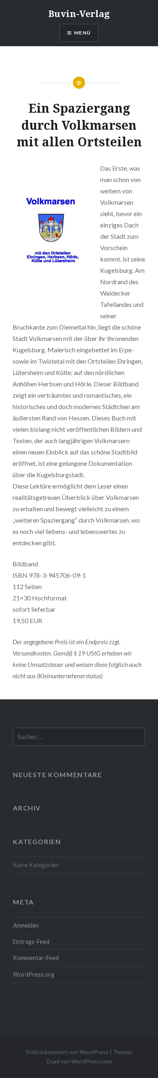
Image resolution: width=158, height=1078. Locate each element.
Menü (82, 33)
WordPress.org (33, 974)
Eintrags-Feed (31, 941)
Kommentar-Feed (36, 957)
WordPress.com (91, 1061)
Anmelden (26, 925)
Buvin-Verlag (79, 13)
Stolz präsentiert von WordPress (67, 1051)
